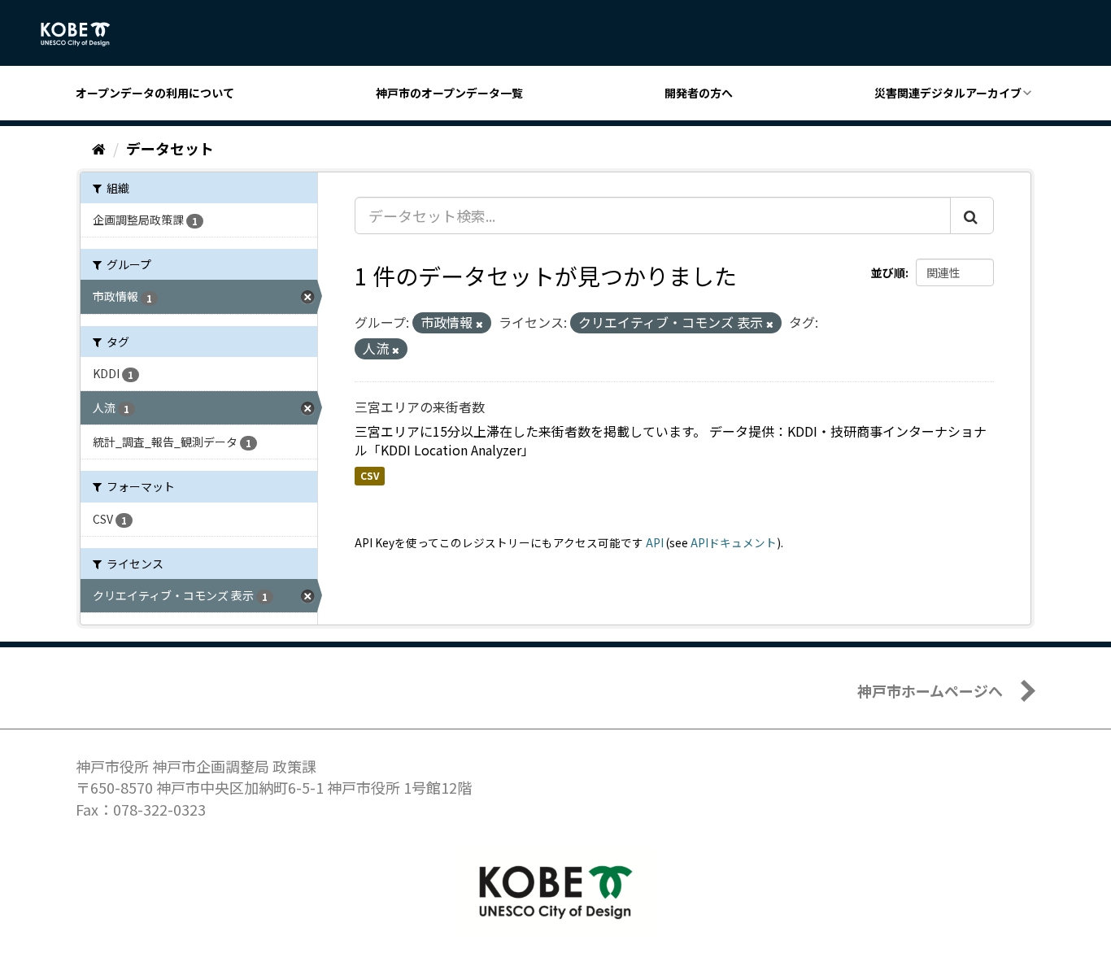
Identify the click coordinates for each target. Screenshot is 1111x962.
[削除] (479, 323)
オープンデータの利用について (155, 93)
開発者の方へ (698, 93)
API (655, 542)
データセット (170, 148)
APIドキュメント (734, 542)
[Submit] (972, 215)
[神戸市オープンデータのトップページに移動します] (84, 34)
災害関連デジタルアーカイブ (948, 93)
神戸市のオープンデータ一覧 (449, 93)
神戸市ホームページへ (930, 690)
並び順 (888, 272)
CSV (369, 475)
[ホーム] (99, 148)
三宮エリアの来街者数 (420, 406)
